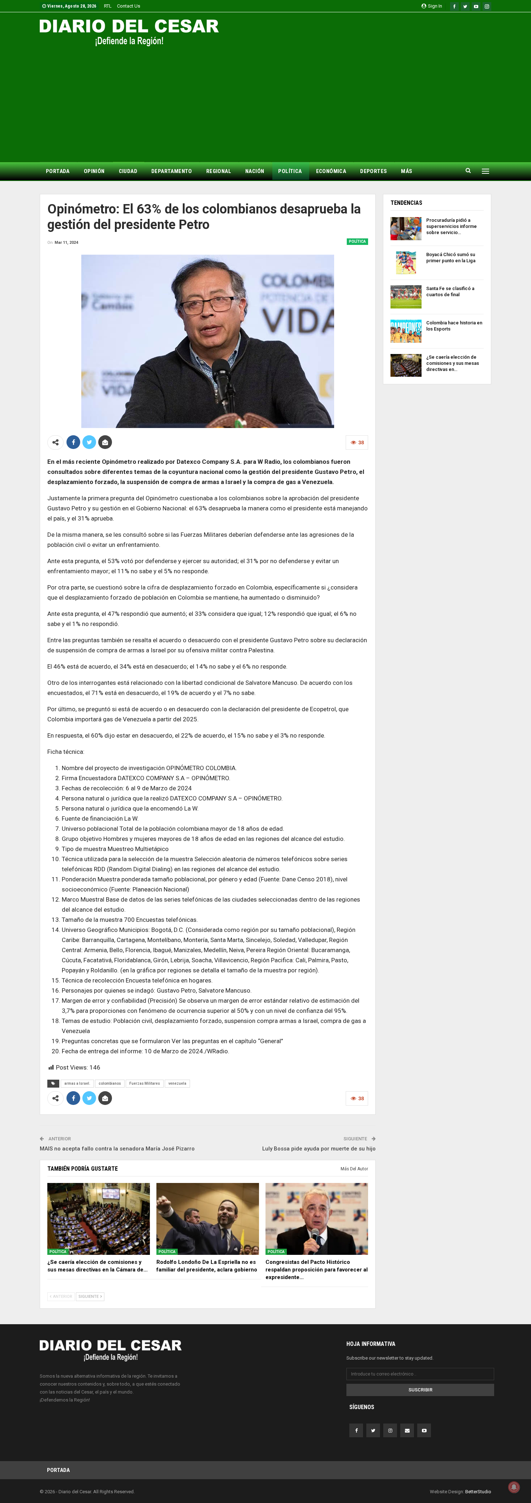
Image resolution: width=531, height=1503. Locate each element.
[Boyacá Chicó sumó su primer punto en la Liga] (406, 263)
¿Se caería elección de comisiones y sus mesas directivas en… (452, 363)
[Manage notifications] (514, 1487)
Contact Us (128, 6)
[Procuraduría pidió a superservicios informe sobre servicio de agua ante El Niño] (406, 228)
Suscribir (420, 1389)
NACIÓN (254, 171)
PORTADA (58, 171)
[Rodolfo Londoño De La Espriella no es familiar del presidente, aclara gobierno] (207, 1219)
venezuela (177, 1083)
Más (406, 171)
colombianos (110, 1083)
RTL (108, 6)
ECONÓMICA (331, 171)
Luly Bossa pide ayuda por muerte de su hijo (319, 1148)
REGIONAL (218, 171)
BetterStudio (478, 1491)
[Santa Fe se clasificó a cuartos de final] (406, 296)
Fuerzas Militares (144, 1083)
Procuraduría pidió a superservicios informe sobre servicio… (451, 226)
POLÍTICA (290, 171)
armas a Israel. (77, 1083)
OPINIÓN (94, 171)
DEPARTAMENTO (171, 171)
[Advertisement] (265, 100)
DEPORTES (373, 171)
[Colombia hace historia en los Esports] (406, 331)
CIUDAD (128, 171)
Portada (58, 1470)
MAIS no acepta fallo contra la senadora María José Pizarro (117, 1148)
